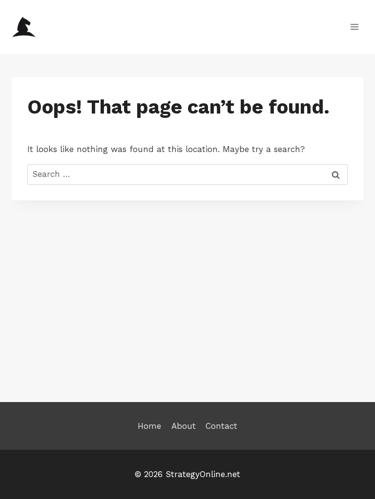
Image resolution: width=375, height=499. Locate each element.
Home (149, 426)
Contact (221, 426)
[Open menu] (354, 26)
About (183, 426)
